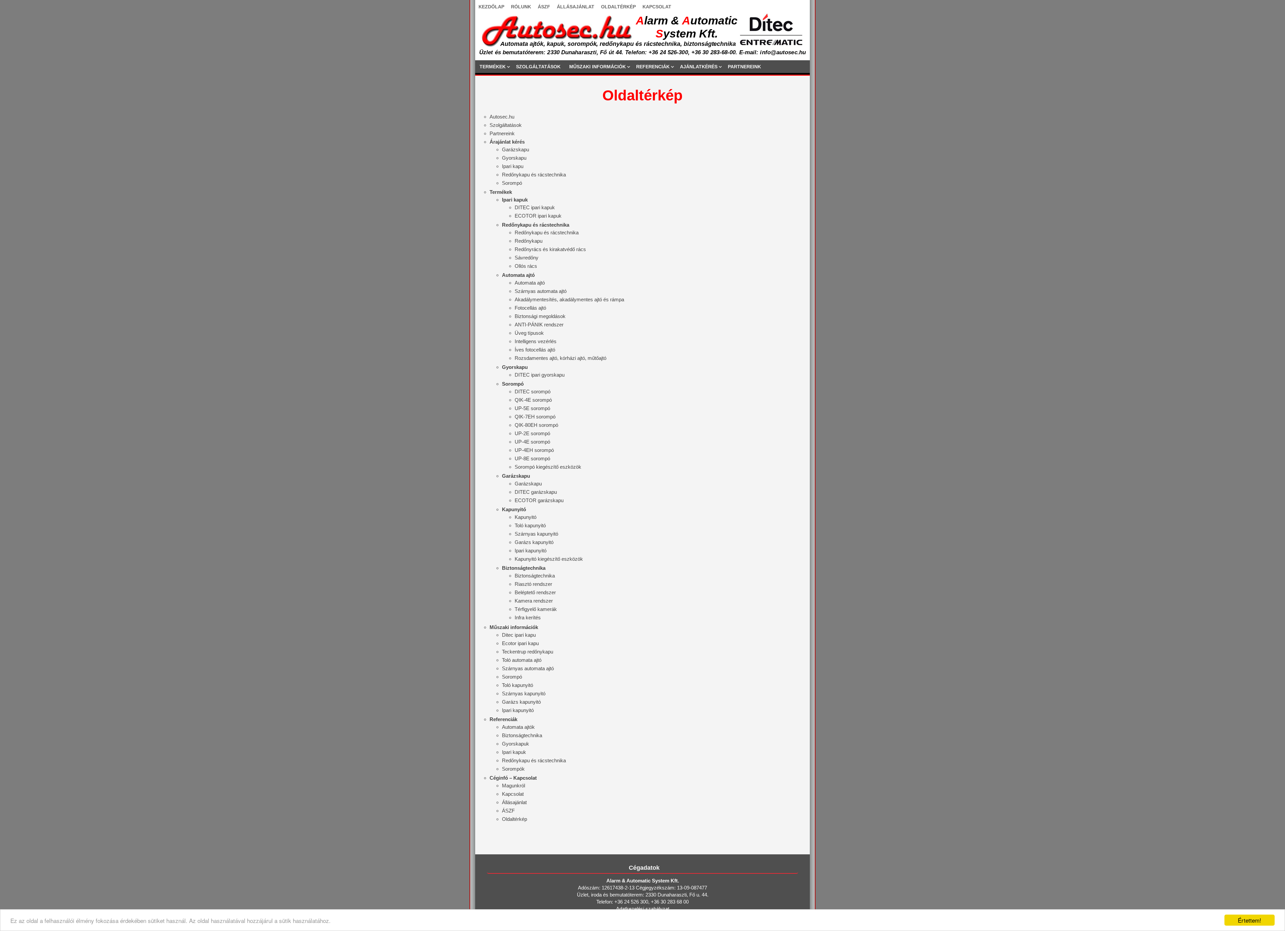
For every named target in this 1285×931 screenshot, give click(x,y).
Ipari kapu (512, 166)
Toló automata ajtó (521, 660)
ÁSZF (544, 6)
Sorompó (512, 183)
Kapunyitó (525, 517)
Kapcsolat (513, 794)
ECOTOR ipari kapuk (538, 216)
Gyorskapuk (515, 744)
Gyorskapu (514, 158)
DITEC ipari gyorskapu (540, 375)
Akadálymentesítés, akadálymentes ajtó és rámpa (569, 299)
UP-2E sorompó (532, 433)
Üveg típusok (529, 333)
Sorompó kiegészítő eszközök (548, 467)
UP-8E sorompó (532, 458)
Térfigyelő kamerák (536, 609)
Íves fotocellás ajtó (535, 350)
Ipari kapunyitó (530, 550)
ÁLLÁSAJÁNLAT (575, 6)
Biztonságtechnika (535, 575)
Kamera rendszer (534, 601)
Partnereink (502, 133)
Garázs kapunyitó (534, 542)
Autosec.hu (502, 117)
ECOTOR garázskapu (539, 500)
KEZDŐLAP (491, 6)
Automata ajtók (518, 727)
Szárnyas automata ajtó (541, 291)
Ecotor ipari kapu (520, 643)
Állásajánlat (514, 802)
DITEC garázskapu (536, 492)
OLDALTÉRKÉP (618, 6)
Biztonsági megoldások (540, 316)
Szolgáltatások (506, 125)
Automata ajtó (530, 283)
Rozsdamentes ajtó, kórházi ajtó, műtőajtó (560, 358)
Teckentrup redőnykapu (527, 651)
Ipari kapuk (514, 752)
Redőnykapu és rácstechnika (534, 174)
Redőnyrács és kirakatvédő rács (550, 249)
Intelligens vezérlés (535, 341)
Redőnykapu (528, 241)
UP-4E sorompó (532, 442)
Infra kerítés (528, 617)
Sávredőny (526, 257)
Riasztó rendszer (533, 584)
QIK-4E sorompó (533, 400)
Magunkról (513, 785)
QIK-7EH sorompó (535, 416)
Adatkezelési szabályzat (642, 909)
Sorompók (513, 769)
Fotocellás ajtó (530, 308)
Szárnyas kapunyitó (536, 534)
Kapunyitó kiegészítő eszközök (549, 559)
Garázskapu (515, 149)
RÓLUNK (521, 6)
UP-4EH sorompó (534, 450)
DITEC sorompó (532, 391)
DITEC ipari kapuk (535, 207)
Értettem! (1249, 920)
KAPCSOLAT (656, 6)
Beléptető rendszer (535, 592)
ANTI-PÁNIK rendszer (539, 324)
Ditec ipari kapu (519, 635)
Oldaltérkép (514, 819)
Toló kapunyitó (530, 525)
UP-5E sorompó (532, 408)
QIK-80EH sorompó (536, 425)
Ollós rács (526, 266)
